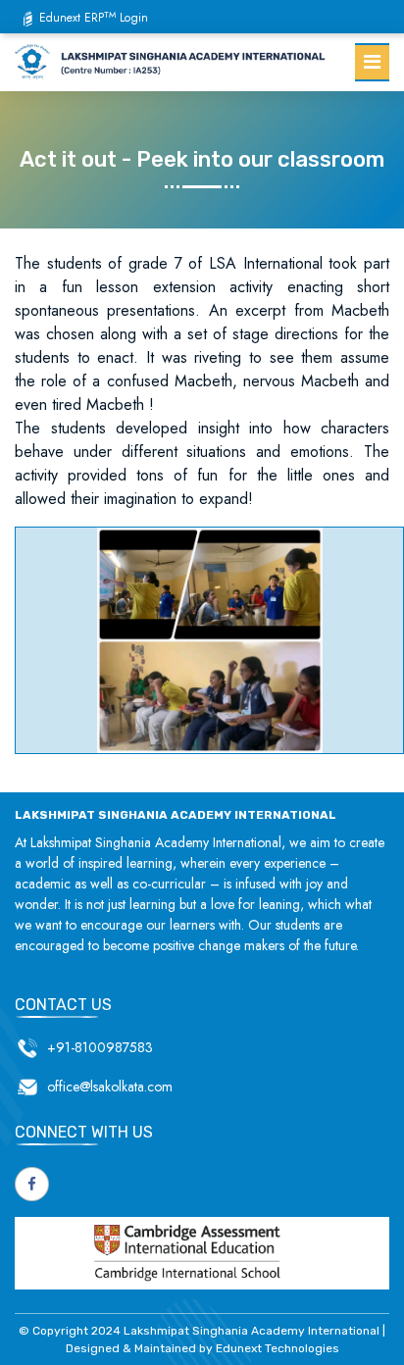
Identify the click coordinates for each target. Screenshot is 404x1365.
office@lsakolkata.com (110, 1086)
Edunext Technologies (277, 1348)
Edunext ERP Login (93, 17)
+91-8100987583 (100, 1047)
